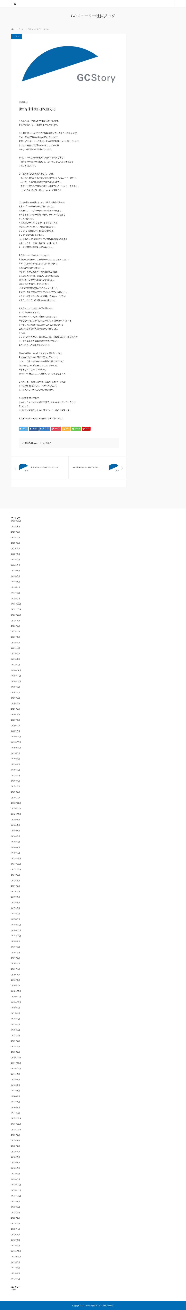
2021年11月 (16, 609)
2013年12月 (16, 1118)
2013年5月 (15, 1157)
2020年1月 (15, 731)
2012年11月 (16, 1190)
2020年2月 (15, 726)
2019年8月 (15, 759)
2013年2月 (15, 1174)
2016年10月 (16, 936)
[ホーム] (14, 3)
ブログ (16, 36)
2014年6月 (15, 1091)
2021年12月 (16, 604)
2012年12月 (16, 1185)
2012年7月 (15, 1212)
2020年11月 (16, 676)
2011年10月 (16, 1257)
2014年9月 (15, 1074)
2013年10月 (16, 1129)
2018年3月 (15, 842)
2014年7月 (15, 1085)
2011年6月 (15, 1279)
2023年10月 (16, 521)
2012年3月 (15, 1235)
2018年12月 (16, 803)
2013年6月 (15, 1152)
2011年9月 (15, 1262)
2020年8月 (15, 692)
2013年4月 (15, 1163)
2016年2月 (15, 980)
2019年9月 (15, 753)
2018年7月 (15, 825)
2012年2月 (15, 1240)
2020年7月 (15, 698)
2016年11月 (16, 930)
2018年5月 (15, 836)
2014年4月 (15, 1102)
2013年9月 (15, 1135)
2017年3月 (15, 908)
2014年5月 (15, 1096)
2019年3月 (15, 786)
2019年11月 (16, 742)
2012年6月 (15, 1218)
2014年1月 (15, 1113)
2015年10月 (16, 1002)
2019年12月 (16, 737)
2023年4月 (15, 549)
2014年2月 (15, 1107)
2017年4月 (15, 903)
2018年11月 (16, 809)
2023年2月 (15, 560)
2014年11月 (16, 1063)
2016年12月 (16, 925)
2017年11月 (16, 864)
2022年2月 (15, 593)
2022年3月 (15, 587)
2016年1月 (15, 986)
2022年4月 (15, 582)
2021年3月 (15, 654)
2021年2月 (15, 659)
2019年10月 (16, 748)
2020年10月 (16, 681)
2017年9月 (15, 875)
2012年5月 (15, 1224)
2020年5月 (15, 709)
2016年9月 (15, 941)
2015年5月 (15, 1030)
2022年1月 (15, 598)
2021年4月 (15, 648)
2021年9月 (15, 620)
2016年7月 (15, 952)
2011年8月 (15, 1268)
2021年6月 (15, 637)
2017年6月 (15, 892)
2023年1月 (15, 565)
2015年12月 (16, 991)
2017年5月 (15, 897)
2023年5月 (15, 543)
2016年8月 (15, 947)
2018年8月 (15, 820)
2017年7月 (15, 886)
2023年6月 (15, 537)
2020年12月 (16, 670)
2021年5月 (15, 643)
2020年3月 (15, 720)
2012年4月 (15, 1229)
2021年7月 (15, 632)
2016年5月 (15, 963)
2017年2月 (15, 914)
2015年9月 (15, 1008)
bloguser (34, 443)
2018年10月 (16, 814)
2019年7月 (15, 764)
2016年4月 (15, 969)
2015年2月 (15, 1046)
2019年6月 (15, 770)
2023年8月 (15, 532)
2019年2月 (15, 792)
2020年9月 (15, 687)
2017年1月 (15, 919)
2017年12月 (16, 858)
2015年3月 (15, 1041)
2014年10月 (16, 1069)
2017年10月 (16, 869)
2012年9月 (15, 1201)
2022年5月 (15, 576)
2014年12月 (16, 1058)
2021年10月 (16, 615)
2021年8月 (15, 626)
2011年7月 (15, 1273)
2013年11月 (16, 1124)
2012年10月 (16, 1196)
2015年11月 (16, 997)
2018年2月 (15, 847)
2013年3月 (15, 1168)
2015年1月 (15, 1052)
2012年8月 (15, 1207)
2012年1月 (15, 1246)
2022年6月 (15, 571)
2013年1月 (15, 1179)
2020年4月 (15, 715)
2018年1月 (15, 853)
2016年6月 (15, 958)
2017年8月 (15, 880)
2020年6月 (15, 703)
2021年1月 (15, 665)
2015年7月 (15, 1019)
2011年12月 (16, 1251)
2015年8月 (15, 1013)
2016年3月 (15, 975)
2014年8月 (15, 1080)
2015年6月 (15, 1024)
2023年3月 (15, 554)
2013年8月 (15, 1141)
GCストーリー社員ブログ (93, 16)
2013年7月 (15, 1146)
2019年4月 (15, 781)
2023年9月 (15, 526)
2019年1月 (15, 798)
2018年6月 (15, 831)
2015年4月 (15, 1035)
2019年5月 (15, 775)
